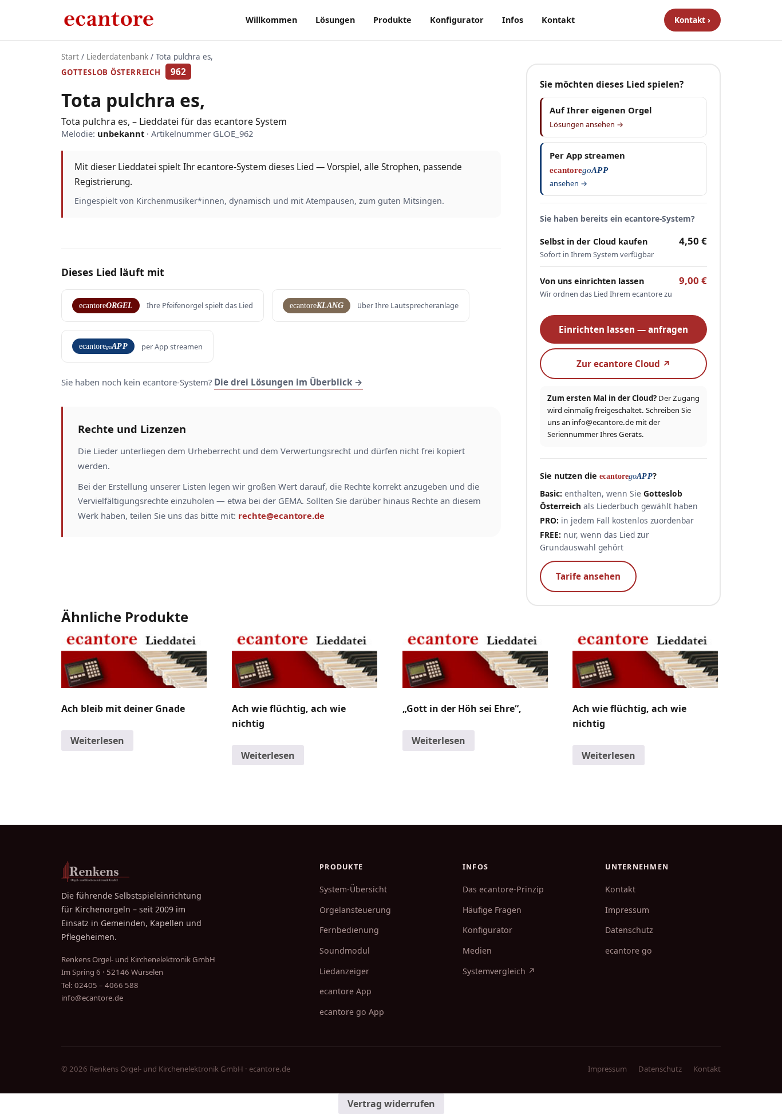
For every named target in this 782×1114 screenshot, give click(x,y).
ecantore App (345, 991)
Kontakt (558, 19)
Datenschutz (629, 929)
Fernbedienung (349, 929)
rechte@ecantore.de (281, 515)
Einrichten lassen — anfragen (623, 329)
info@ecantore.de (603, 422)
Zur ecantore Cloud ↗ (623, 363)
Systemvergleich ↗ (499, 971)
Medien (477, 950)
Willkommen (271, 19)
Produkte (392, 19)
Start (70, 57)
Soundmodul (344, 950)
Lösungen (335, 19)
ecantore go (628, 950)
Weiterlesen (97, 740)
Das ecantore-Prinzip (503, 889)
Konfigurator (457, 19)
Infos (512, 19)
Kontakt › (692, 19)
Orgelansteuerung (355, 909)
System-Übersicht (353, 889)
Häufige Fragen (492, 909)
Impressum (627, 909)
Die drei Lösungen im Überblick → (288, 382)
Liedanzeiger (344, 971)
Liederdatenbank (117, 57)
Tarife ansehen (588, 576)
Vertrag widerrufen (391, 1103)
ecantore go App (351, 1011)
